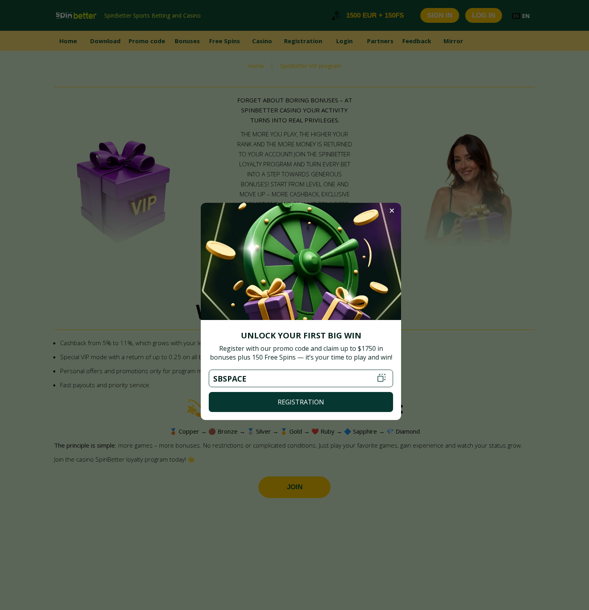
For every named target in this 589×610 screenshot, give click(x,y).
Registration (301, 402)
